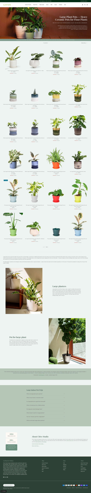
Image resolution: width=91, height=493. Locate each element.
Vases (47, 4)
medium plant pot (37, 440)
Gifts (51, 4)
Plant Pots (35, 4)
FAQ (64, 463)
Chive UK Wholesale (79, 487)
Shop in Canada (83, 469)
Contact (64, 468)
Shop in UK (83, 471)
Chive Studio (7, 487)
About (55, 4)
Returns (64, 466)
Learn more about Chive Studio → (38, 443)
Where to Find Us (84, 464)
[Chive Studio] (7, 4)
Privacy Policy (5, 488)
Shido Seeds (41, 4)
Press (82, 466)
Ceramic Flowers (28, 4)
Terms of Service (10, 488)
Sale (65, 4)
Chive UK (73, 487)
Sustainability (83, 468)
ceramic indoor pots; (69, 440)
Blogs (64, 469)
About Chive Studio (84, 463)
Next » (47, 247)
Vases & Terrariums (45, 468)
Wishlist (60, 4)
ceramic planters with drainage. (41, 441)
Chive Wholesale (85, 487)
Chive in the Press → (35, 445)
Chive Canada (69, 487)
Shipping (64, 464)
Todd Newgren (41, 375)
